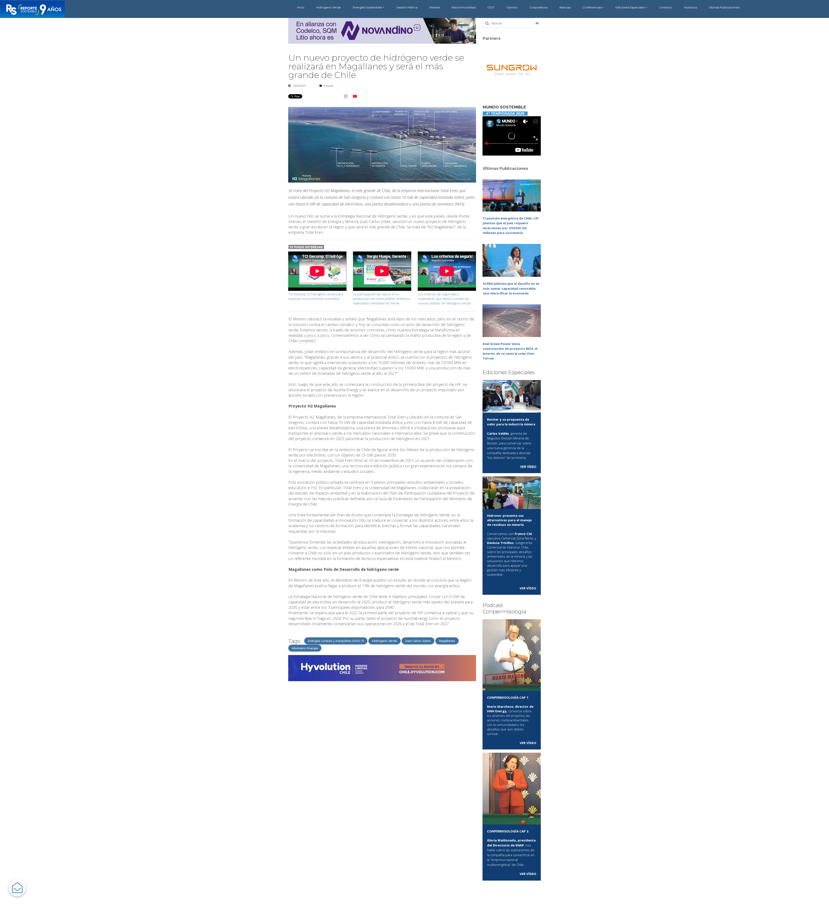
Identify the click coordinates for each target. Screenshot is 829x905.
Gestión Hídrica (407, 7)
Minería (434, 7)
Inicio (300, 7)
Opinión (511, 7)
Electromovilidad (464, 7)
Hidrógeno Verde (328, 7)
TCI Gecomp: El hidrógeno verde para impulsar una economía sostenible (315, 296)
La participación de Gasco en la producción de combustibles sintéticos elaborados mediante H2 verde (381, 298)
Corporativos (538, 7)
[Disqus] (382, 740)
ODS (490, 7)
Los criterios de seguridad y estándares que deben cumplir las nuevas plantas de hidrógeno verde (444, 298)
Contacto (665, 7)
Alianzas (565, 7)
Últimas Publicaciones (724, 7)
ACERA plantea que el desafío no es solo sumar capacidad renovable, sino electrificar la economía (511, 288)
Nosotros (690, 7)
